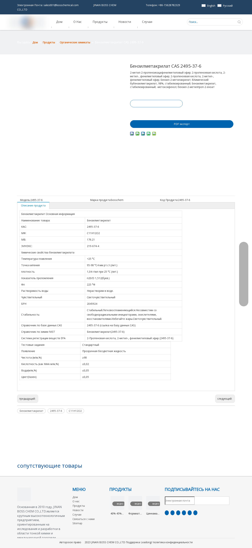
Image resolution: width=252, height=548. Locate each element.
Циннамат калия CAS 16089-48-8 (153, 514)
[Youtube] (184, 512)
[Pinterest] (195, 512)
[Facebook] (167, 512)
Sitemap (77, 523)
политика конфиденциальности (173, 542)
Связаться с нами (84, 519)
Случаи (77, 514)
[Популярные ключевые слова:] (239, 22)
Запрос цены (156, 104)
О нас (76, 501)
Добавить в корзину (156, 113)
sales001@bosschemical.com (61, 5)
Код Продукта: (169, 200)
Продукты (79, 505)
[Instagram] (190, 512)
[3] (24, 494)
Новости (78, 510)
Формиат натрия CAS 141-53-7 (134, 514)
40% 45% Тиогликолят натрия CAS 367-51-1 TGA (117, 514)
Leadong (146, 542)
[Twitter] (178, 512)
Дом (75, 497)
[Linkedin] (172, 512)
